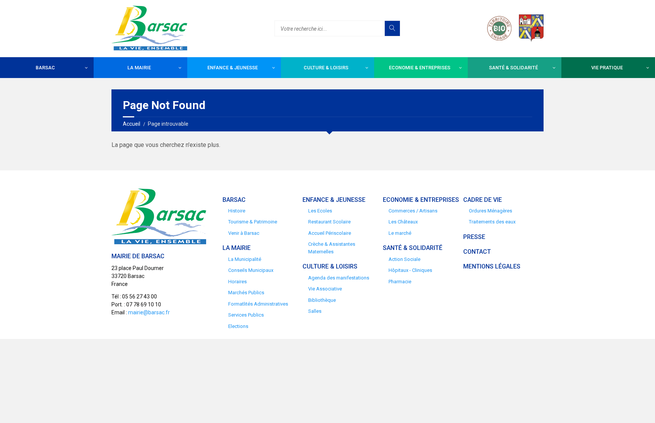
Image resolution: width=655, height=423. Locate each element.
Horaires (237, 281)
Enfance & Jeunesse (232, 67)
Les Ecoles (320, 211)
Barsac (45, 67)
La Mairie (139, 67)
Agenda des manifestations (338, 278)
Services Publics (246, 315)
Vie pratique (607, 67)
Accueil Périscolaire (329, 233)
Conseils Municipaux (250, 270)
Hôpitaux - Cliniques (410, 270)
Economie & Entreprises (419, 67)
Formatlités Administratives (258, 304)
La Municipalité (244, 259)
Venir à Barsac (243, 233)
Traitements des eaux (492, 222)
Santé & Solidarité (513, 67)
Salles (314, 311)
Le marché (400, 233)
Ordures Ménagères (490, 211)
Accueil (131, 124)
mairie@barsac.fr (149, 312)
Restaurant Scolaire (329, 222)
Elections (238, 326)
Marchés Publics (246, 292)
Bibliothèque (322, 300)
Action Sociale (404, 259)
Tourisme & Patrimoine (252, 222)
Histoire (236, 211)
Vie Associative (325, 289)
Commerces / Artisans (413, 211)
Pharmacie (400, 281)
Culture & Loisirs (326, 67)
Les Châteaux (403, 222)
